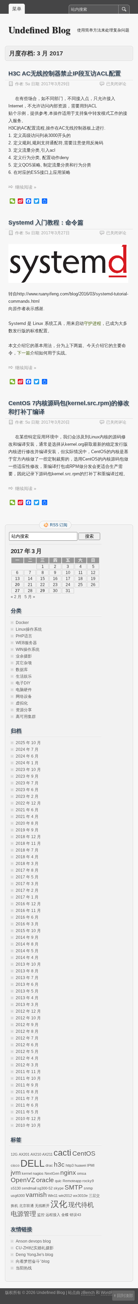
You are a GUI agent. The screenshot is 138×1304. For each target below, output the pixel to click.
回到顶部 (125, 1295)
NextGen (52, 1173)
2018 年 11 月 (28, 843)
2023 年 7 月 (27, 783)
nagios (38, 1173)
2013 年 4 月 (27, 998)
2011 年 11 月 (28, 1071)
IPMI (90, 1165)
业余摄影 (24, 656)
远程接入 (53, 1215)
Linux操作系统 (29, 629)
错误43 (75, 1215)
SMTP (74, 1187)
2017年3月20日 (55, 422)
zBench (88, 1292)
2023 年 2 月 (27, 796)
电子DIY (23, 683)
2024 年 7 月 (27, 749)
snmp (88, 1188)
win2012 (65, 1196)
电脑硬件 (24, 689)
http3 (70, 1165)
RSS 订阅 (58, 525)
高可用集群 (26, 716)
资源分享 (24, 710)
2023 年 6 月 (27, 789)
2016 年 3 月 (27, 924)
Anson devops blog (33, 1241)
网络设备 (24, 696)
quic (58, 1181)
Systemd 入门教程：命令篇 (45, 222)
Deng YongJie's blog (34, 1254)
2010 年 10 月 (28, 1125)
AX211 (47, 1154)
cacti (62, 1152)
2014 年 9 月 (27, 937)
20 (17, 584)
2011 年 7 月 (27, 1098)
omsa (81, 1173)
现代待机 (81, 1204)
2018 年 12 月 (28, 836)
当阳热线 (24, 1268)
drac (49, 1165)
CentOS (83, 1153)
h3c (59, 1164)
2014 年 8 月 (27, 944)
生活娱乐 (24, 676)
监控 (41, 1215)
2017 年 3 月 (27, 883)
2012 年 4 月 (27, 1058)
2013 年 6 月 (27, 984)
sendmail (29, 1188)
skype (59, 1188)
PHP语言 (24, 636)
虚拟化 (22, 703)
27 (17, 590)
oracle (45, 1180)
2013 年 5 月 (27, 991)
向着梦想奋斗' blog (33, 1261)
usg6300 (18, 1196)
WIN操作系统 (28, 649)
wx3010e (80, 1196)
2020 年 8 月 (27, 823)
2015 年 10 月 (28, 930)
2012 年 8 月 (27, 1031)
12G (14, 1154)
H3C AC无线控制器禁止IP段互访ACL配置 (64, 73)
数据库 (22, 669)
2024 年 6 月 (27, 756)
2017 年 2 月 (27, 890)
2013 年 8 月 (27, 971)
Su (27, 84)
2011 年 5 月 (27, 1112)
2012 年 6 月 (27, 1045)
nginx (68, 1172)
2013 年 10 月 (28, 964)
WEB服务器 (26, 642)
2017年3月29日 (55, 84)
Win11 (53, 1196)
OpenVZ (23, 1180)
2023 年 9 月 (27, 776)
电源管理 (23, 1213)
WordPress (111, 1292)
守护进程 (92, 323)
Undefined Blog (39, 30)
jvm (16, 1172)
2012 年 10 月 (28, 1018)
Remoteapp (72, 1181)
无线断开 (42, 1206)
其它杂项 (24, 663)
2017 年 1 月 (27, 897)
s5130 (16, 1188)
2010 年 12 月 (28, 1118)
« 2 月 (16, 596)
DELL (32, 1163)
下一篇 (23, 352)
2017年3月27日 (55, 233)
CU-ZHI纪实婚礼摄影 (35, 1248)
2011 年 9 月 (27, 1085)
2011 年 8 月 (27, 1092)
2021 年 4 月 (27, 816)
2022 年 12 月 (28, 803)
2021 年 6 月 (27, 810)
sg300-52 (45, 1188)
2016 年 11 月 (28, 910)
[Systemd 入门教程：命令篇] (68, 288)
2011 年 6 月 (27, 1105)
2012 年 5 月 (27, 1051)
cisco (15, 1165)
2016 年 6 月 (27, 917)
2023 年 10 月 (28, 769)
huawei (80, 1165)
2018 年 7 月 (27, 850)
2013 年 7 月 (27, 977)
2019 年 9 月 (27, 830)
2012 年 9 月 (27, 1024)
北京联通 (26, 1206)
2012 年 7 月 (27, 1038)
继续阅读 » (25, 187)
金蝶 (65, 1215)
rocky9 (88, 1181)
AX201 (24, 1154)
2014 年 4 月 (27, 957)
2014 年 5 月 (27, 951)
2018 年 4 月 (27, 857)
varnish (36, 1194)
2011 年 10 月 (28, 1078)
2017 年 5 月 (27, 877)
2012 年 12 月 (28, 1011)
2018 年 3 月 (27, 863)
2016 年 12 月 (28, 904)
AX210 (35, 1154)
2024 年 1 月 (27, 763)
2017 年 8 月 (27, 870)
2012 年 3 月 (27, 1065)
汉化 (59, 1204)
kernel (27, 1173)
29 (42, 590)
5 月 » (29, 596)
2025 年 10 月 (28, 742)
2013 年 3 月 (27, 1004)
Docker (22, 622)
